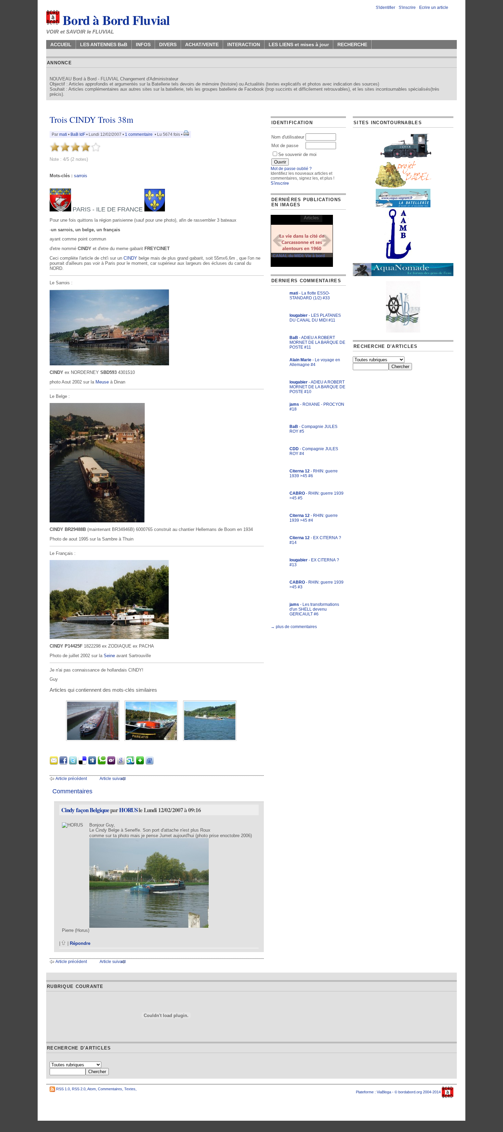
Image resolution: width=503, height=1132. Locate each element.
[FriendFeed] (149, 763)
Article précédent (71, 778)
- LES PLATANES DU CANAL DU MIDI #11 (315, 318)
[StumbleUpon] (130, 763)
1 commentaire (139, 134)
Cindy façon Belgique (85, 810)
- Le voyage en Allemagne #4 (314, 362)
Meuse (102, 382)
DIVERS (168, 44)
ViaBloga (384, 1092)
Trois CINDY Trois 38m (91, 119)
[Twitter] (73, 763)
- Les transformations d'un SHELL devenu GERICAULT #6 (314, 609)
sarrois (80, 175)
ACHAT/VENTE (202, 44)
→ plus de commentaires (294, 626)
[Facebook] (63, 763)
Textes (130, 1089)
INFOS (143, 44)
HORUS (128, 810)
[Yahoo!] (111, 763)
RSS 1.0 (63, 1089)
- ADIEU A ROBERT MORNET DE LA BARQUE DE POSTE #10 (317, 387)
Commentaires (110, 1089)
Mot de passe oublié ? (291, 168)
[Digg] (92, 763)
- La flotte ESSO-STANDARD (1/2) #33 (309, 295)
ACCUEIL (61, 44)
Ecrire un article (433, 7)
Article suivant (113, 778)
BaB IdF (77, 134)
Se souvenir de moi (297, 154)
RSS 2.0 (79, 1089)
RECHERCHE (352, 44)
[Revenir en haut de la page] (64, 943)
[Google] (121, 763)
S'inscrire (407, 7)
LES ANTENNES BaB (103, 44)
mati (63, 134)
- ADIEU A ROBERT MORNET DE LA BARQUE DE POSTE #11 (317, 342)
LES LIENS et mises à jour (299, 44)
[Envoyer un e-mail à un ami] (54, 763)
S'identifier (385, 7)
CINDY (130, 258)
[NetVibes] (140, 763)
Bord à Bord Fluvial (115, 19)
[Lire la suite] (301, 240)
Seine (109, 655)
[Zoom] (109, 363)
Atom (91, 1089)
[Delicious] (82, 763)
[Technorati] (102, 763)
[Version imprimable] (186, 134)
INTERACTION (243, 44)
